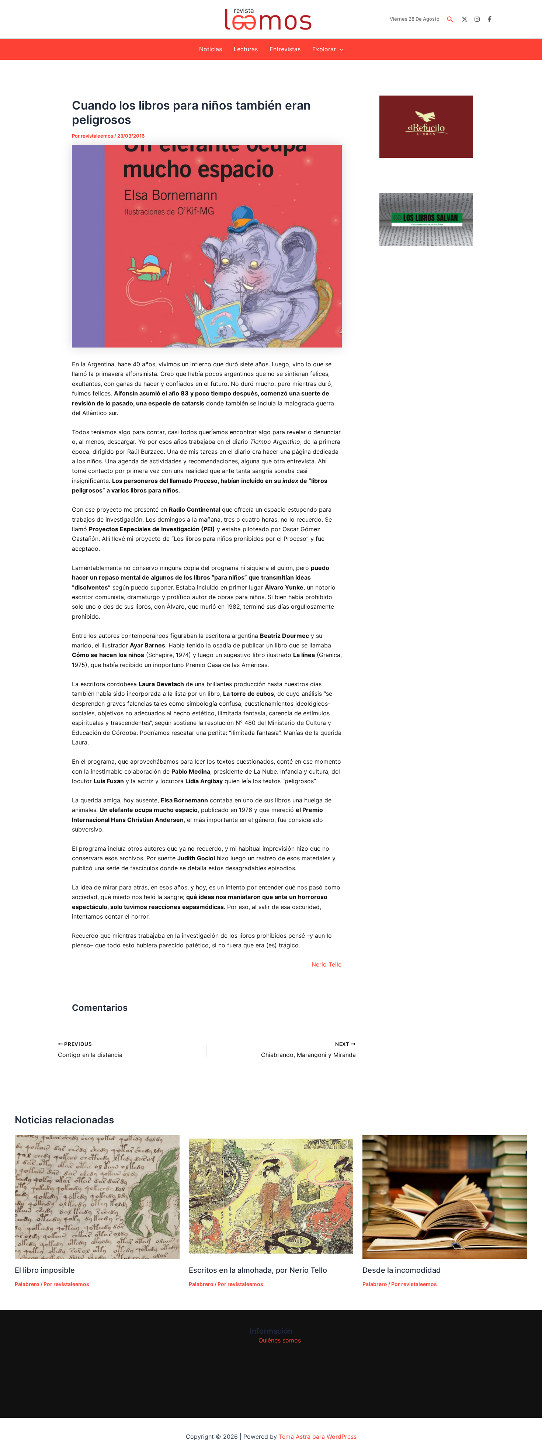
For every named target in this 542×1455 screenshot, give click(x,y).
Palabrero (27, 1284)
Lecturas (246, 49)
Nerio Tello (327, 964)
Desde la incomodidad (401, 1270)
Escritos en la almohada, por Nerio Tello (258, 1270)
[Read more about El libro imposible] (97, 1197)
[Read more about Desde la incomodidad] (444, 1197)
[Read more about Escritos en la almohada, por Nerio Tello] (271, 1197)
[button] (450, 19)
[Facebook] (489, 19)
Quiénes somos (279, 1340)
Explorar (324, 49)
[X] (464, 19)
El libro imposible (45, 1270)
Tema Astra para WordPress (318, 1436)
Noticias (210, 49)
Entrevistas (285, 49)
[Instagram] (477, 19)
